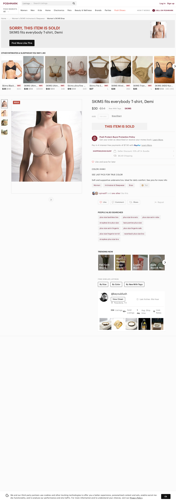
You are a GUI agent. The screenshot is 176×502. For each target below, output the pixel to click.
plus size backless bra (109, 217)
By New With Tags (134, 284)
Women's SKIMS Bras (56, 18)
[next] (51, 199)
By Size (103, 284)
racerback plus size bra (134, 234)
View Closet (118, 299)
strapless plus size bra (109, 239)
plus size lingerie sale (132, 228)
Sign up (170, 3)
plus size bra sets (130, 217)
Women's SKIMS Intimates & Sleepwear (28, 18)
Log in (163, 3)
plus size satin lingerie (109, 228)
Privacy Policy (136, 498)
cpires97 (103, 193)
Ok (165, 496)
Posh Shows (119, 10)
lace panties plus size (132, 223)
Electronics (59, 10)
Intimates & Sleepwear (114, 185)
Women (23, 10)
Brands (98, 10)
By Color (116, 284)
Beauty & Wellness (83, 10)
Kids (40, 10)
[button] (28, 3)
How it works (143, 10)
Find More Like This (22, 43)
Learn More (146, 145)
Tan (146, 185)
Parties (108, 10)
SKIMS (128, 108)
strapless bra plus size (109, 223)
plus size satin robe (150, 217)
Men (33, 10)
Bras (131, 185)
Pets (70, 10)
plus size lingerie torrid (109, 234)
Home (48, 10)
